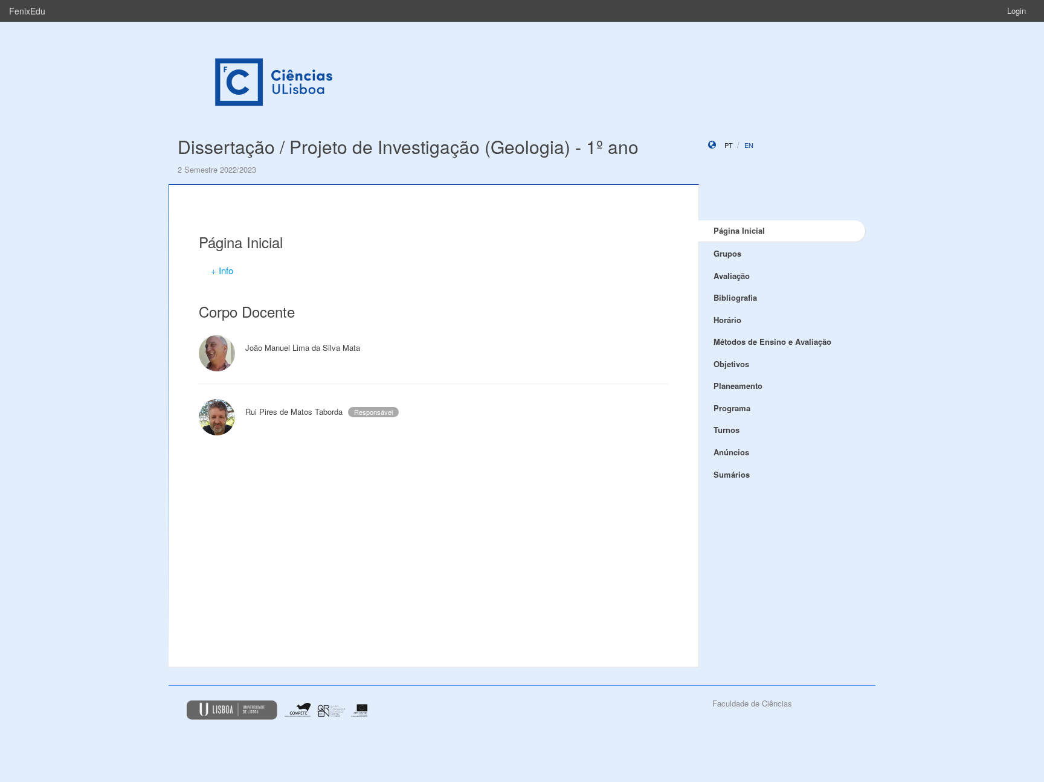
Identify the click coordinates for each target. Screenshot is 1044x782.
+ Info (222, 270)
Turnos (727, 429)
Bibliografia (735, 297)
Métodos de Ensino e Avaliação (772, 341)
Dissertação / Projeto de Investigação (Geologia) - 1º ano (408, 146)
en (748, 145)
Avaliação (732, 275)
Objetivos (731, 364)
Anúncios (731, 452)
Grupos (727, 253)
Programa (732, 408)
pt (728, 145)
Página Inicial (739, 230)
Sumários (732, 474)
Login (1016, 10)
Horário (727, 319)
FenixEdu (27, 11)
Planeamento (738, 385)
